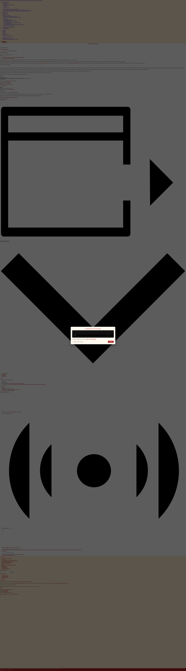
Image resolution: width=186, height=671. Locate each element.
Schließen (111, 341)
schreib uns (93, 339)
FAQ (88, 339)
